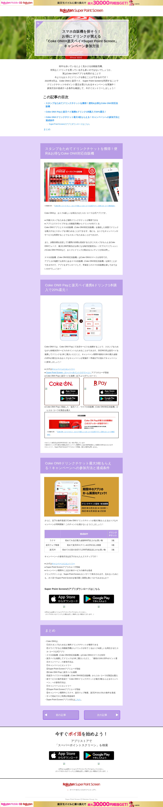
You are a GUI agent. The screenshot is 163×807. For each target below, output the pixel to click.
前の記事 (61, 715)
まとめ (47, 129)
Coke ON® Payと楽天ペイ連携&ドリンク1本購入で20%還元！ (76, 112)
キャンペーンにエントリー (63, 369)
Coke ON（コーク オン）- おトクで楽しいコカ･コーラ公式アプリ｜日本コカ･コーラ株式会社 (85, 206)
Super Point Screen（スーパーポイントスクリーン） (68, 373)
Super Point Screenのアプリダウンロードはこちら (69, 124)
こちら (78, 700)
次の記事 (102, 715)
